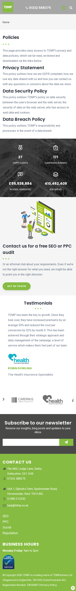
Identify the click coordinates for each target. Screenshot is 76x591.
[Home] (6, 7)
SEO (5, 516)
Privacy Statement (23, 68)
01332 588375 (40, 7)
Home (6, 22)
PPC (6, 522)
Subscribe (66, 442)
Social (7, 527)
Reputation (10, 533)
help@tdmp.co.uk (17, 505)
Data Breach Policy (24, 119)
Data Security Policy (25, 91)
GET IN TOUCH (16, 286)
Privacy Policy (48, 585)
